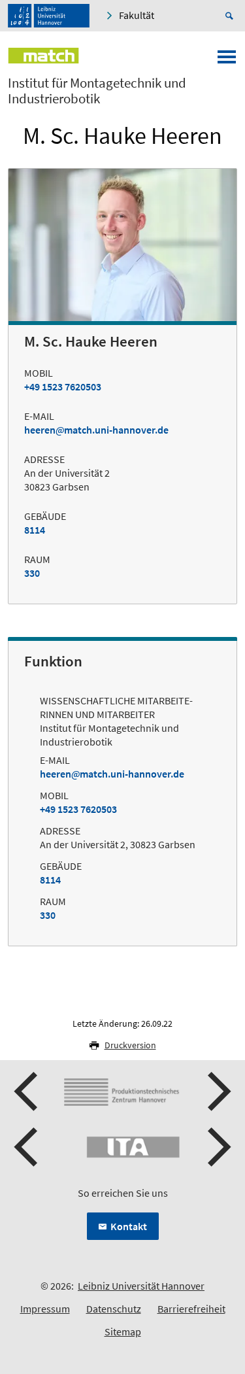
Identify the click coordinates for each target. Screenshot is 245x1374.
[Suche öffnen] (231, 16)
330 (32, 572)
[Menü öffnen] (226, 60)
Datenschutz (113, 1308)
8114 (34, 529)
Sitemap (123, 1331)
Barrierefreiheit (191, 1308)
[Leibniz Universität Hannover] (49, 15)
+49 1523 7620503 (62, 386)
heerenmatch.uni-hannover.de (96, 429)
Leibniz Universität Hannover (141, 1285)
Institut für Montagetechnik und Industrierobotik (97, 91)
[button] (27, 1091)
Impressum (45, 1308)
